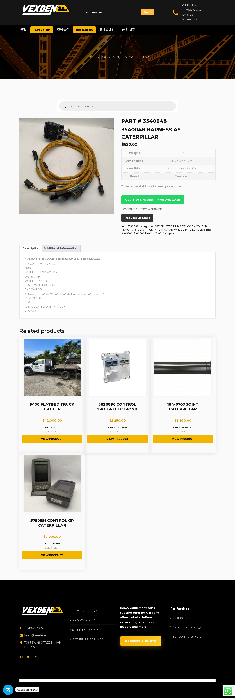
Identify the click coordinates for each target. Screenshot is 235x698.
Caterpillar (169, 233)
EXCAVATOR (199, 226)
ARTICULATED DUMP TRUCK (172, 226)
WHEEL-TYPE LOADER (188, 229)
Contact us (84, 30)
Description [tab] (31, 248)
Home (22, 29)
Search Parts (182, 617)
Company (63, 29)
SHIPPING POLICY (85, 629)
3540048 (126, 233)
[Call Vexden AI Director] (8, 690)
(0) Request (107, 29)
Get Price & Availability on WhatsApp (152, 199)
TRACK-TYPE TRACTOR (158, 229)
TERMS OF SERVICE (86, 611)
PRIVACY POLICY (84, 620)
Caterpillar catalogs (187, 627)
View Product (52, 439)
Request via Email (137, 217)
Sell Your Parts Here (187, 636)
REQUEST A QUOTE (140, 641)
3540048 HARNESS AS (147, 233)
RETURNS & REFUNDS (88, 639)
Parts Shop (42, 30)
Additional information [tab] (61, 248)
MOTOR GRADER (132, 229)
